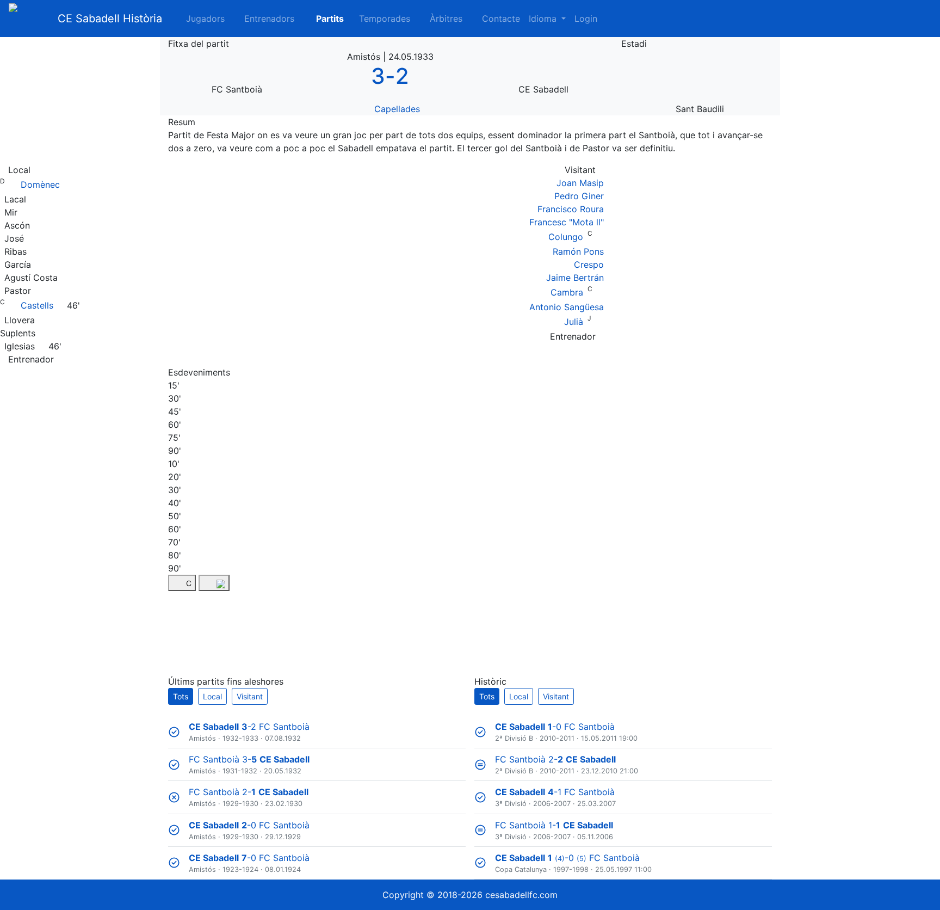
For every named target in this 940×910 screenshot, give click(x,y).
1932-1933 (240, 738)
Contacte (501, 18)
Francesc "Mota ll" (566, 222)
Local (212, 696)
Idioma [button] (544, 18)
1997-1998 (571, 869)
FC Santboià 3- (249, 759)
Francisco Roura (570, 209)
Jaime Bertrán (575, 277)
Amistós (202, 738)
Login (585, 18)
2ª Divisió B (514, 738)
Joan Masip (580, 182)
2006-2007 (552, 804)
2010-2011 (557, 738)
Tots (180, 696)
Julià (573, 321)
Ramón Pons (578, 251)
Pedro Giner (579, 195)
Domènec (40, 184)
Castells (37, 305)
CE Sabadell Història (110, 18)
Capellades (397, 108)
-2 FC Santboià (249, 726)
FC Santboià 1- (554, 825)
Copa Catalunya (521, 869)
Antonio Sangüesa (566, 307)
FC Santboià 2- (248, 791)
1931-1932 (239, 771)
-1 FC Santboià (555, 791)
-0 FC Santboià (249, 825)
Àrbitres (446, 18)
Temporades (384, 18)
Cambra (567, 292)
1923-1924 (240, 869)
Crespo (589, 264)
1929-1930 (240, 804)
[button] (323, 18)
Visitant (250, 696)
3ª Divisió (511, 804)
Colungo (565, 236)
